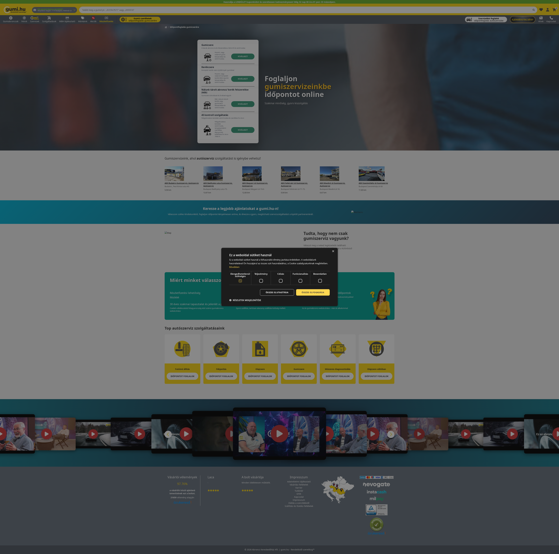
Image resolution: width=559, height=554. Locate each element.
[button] (245, 300)
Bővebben (234, 267)
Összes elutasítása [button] (277, 292)
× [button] (333, 251)
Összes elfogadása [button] (313, 292)
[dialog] (279, 277)
